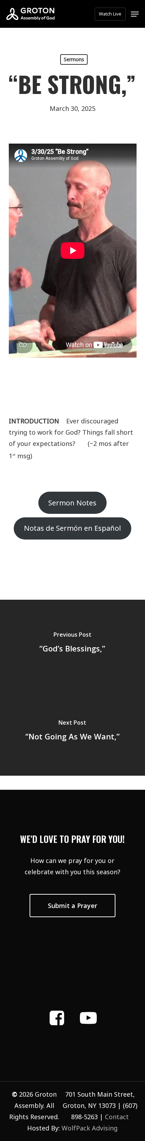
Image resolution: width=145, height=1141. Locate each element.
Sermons (74, 59)
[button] (135, 14)
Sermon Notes (72, 503)
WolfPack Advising (90, 1128)
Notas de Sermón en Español (72, 528)
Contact (117, 1116)
